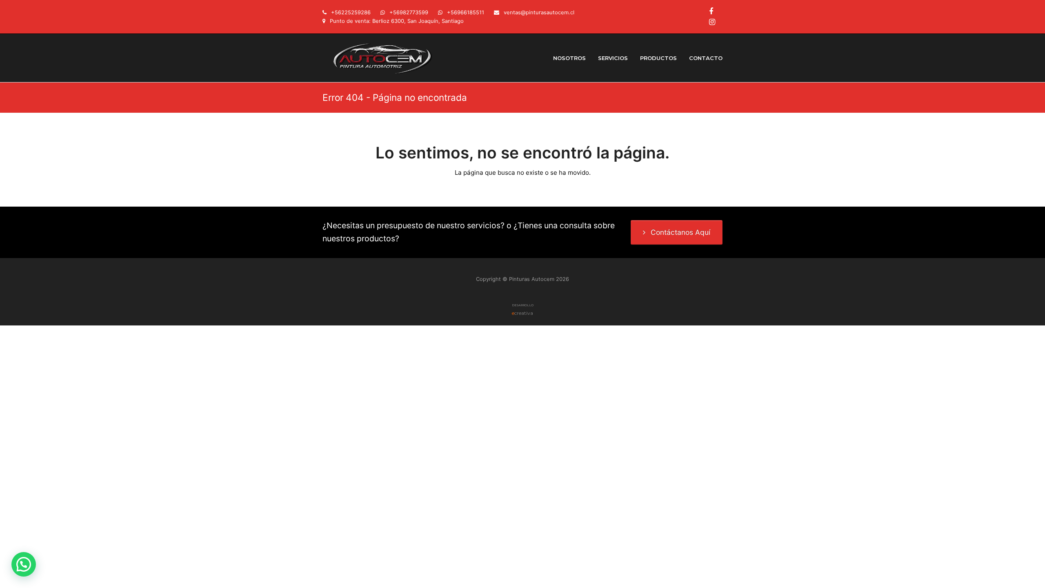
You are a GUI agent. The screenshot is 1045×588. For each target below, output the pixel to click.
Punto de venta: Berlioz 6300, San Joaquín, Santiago (397, 21)
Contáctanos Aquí (680, 232)
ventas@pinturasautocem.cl (539, 12)
